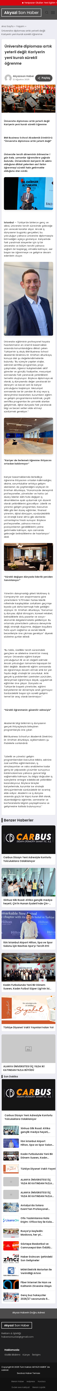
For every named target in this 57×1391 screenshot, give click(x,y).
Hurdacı (42, 1381)
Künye (26, 1354)
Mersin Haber (17, 1381)
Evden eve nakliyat (21, 1387)
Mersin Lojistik (38, 1387)
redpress (31, 1381)
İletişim (36, 1354)
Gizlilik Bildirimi (12, 1354)
